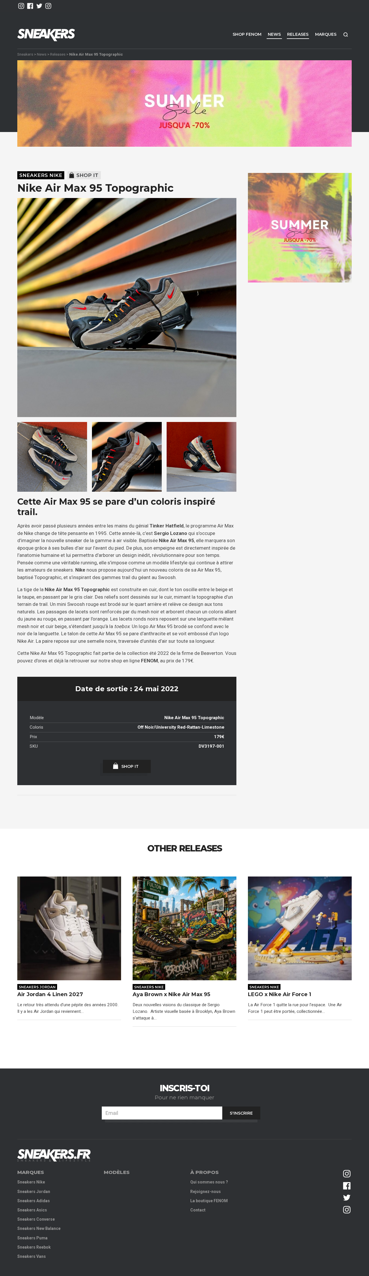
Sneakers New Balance (39, 1228)
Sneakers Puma (32, 1238)
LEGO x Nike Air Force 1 (279, 995)
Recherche (346, 34)
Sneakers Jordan (37, 987)
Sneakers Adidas (33, 1200)
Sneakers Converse (36, 1219)
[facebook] (30, 6)
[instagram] (21, 6)
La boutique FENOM (209, 1200)
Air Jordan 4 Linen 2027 (50, 995)
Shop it (87, 175)
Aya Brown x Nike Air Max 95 (172, 995)
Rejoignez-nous (205, 1191)
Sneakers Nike (40, 175)
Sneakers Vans (31, 1256)
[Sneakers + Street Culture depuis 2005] (54, 1155)
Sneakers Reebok (34, 1247)
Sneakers (25, 54)
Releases (297, 34)
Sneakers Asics (32, 1210)
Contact (198, 1210)
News (274, 34)
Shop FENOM (247, 34)
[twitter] (39, 6)
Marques (325, 34)
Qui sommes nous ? (209, 1182)
